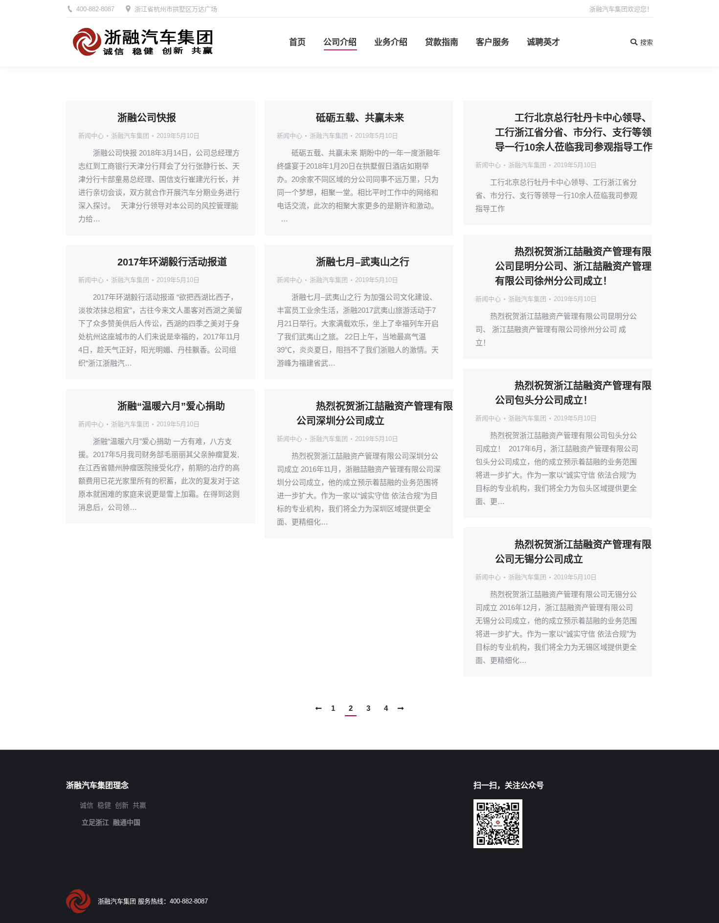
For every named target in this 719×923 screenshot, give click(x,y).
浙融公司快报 (146, 117)
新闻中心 (91, 135)
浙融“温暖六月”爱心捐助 (171, 406)
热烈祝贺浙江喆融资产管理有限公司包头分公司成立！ (573, 393)
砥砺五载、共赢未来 (360, 117)
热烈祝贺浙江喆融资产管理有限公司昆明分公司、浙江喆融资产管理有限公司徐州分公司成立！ (573, 266)
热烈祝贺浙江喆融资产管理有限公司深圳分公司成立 (374, 413)
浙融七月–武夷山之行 (362, 262)
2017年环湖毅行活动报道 (172, 262)
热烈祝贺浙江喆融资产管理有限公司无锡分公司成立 (573, 552)
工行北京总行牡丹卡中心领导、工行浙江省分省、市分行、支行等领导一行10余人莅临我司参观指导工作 (573, 132)
